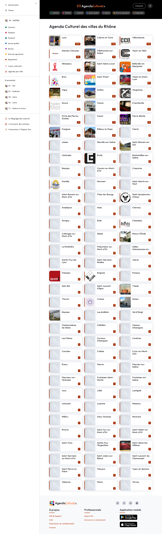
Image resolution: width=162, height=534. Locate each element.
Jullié (99, 390)
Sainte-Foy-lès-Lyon (69, 261)
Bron (64, 76)
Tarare (100, 103)
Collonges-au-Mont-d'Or (69, 234)
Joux (64, 390)
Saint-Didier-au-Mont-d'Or (140, 431)
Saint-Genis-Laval (106, 63)
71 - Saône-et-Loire (17, 108)
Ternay (135, 482)
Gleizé (100, 233)
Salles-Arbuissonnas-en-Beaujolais (140, 249)
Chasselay (137, 220)
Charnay (136, 207)
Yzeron (135, 259)
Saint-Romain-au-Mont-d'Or (70, 195)
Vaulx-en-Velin (139, 50)
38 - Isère (12, 97)
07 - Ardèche (14, 91)
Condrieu (136, 338)
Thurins (65, 299)
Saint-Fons (67, 442)
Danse (107, 13)
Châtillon (101, 325)
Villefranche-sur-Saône (105, 51)
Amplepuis (67, 207)
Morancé (136, 416)
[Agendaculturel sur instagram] (130, 503)
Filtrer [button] (9, 10)
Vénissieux (67, 63)
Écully (100, 155)
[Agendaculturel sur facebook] (124, 503)
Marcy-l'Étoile (139, 233)
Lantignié (136, 390)
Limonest (66, 403)
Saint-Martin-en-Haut (140, 182)
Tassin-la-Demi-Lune (140, 78)
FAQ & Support (55, 516)
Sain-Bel (66, 286)
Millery (65, 416)
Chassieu (66, 272)
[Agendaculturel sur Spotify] (137, 503)
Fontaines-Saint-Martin (105, 378)
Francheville (138, 103)
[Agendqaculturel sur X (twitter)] (118, 503)
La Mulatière (68, 246)
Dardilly (65, 181)
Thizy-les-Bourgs (105, 194)
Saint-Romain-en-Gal (141, 143)
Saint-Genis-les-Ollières (140, 444)
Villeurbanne (138, 37)
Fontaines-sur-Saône (139, 378)
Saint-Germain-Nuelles (104, 261)
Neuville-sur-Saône (106, 142)
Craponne (137, 168)
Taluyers (101, 469)
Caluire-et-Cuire (105, 37)
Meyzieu (66, 312)
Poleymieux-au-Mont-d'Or (105, 248)
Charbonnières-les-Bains (69, 326)
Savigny (65, 220)
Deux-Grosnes (104, 416)
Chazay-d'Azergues (137, 326)
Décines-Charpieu (70, 50)
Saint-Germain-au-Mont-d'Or (69, 457)
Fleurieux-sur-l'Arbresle (69, 378)
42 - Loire (12, 102)
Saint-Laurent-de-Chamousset (141, 457)
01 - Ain (11, 86)
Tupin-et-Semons (140, 469)
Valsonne (66, 482)
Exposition (139, 13)
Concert (56, 13)
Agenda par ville (14, 71)
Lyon (64, 37)
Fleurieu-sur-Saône (138, 365)
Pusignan (66, 129)
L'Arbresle (66, 155)
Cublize (100, 351)
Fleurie (100, 364)
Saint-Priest (103, 76)
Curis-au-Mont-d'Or (140, 352)
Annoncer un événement (94, 520)
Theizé (135, 286)
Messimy (136, 403)
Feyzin (100, 116)
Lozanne (101, 403)
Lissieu (65, 142)
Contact (52, 527)
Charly (135, 129)
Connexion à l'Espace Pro (18, 129)
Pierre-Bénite (138, 116)
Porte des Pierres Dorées (70, 117)
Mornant (101, 181)
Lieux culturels (13, 66)
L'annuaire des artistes (17, 124)
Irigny (64, 89)
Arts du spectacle (122, 13)
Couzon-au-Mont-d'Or (106, 169)
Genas (135, 299)
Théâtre (68, 13)
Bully (99, 220)
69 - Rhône (13, 20)
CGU (51, 520)
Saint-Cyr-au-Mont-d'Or (104, 431)
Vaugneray (137, 89)
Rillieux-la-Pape (105, 129)
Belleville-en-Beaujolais (138, 65)
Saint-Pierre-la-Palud (69, 470)
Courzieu (66, 351)
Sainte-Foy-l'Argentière (103, 444)
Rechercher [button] (12, 5)
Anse (99, 207)
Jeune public (94, 13)
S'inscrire (139, 6)
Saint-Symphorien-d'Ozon (141, 195)
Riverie (65, 429)
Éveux (65, 364)
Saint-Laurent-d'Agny (104, 287)
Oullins (100, 89)
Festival (80, 13)
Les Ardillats (103, 312)
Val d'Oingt (137, 312)
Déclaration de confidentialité (61, 524)
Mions (100, 482)
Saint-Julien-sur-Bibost (105, 457)
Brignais (101, 272)
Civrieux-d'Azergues (102, 339)
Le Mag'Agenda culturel (17, 118)
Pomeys (136, 272)
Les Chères (67, 338)
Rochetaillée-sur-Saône (140, 156)
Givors (65, 103)
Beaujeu (66, 168)
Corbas (100, 299)
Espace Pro (88, 516)
